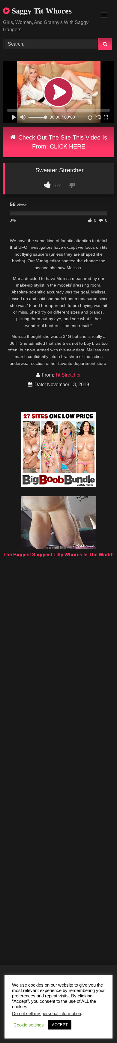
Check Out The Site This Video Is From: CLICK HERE (61, 142)
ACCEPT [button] (60, 1025)
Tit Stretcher (68, 374)
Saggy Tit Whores (41, 11)
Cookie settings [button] (29, 1025)
